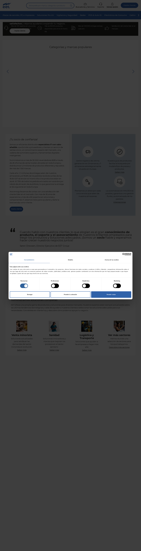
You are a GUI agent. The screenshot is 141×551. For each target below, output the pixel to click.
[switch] (55, 286)
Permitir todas (111, 294)
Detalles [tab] (70, 260)
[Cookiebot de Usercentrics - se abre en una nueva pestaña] (119, 254)
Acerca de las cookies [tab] (112, 260)
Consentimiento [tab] (29, 260)
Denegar (29, 294)
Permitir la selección (70, 294)
